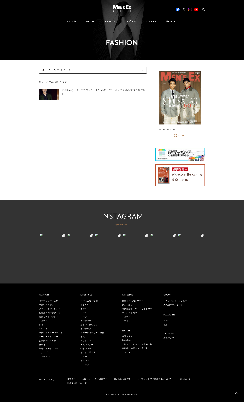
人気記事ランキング (173, 305)
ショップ (43, 325)
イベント (43, 329)
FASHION (71, 21)
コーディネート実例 (48, 301)
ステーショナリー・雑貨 (92, 333)
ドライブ (126, 321)
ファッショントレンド (50, 309)
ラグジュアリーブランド (51, 333)
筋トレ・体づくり (89, 325)
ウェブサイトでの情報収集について (154, 379)
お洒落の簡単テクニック (51, 313)
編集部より (168, 338)
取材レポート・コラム (50, 349)
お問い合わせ (183, 379)
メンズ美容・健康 (89, 301)
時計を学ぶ (127, 337)
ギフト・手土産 (88, 353)
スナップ (43, 353)
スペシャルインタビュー (175, 301)
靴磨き (42, 345)
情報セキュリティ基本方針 (95, 379)
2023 (166, 329)
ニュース (43, 321)
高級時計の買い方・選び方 (135, 349)
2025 (166, 321)
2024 (166, 325)
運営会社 (71, 379)
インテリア (86, 329)
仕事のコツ (86, 349)
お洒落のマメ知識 (47, 341)
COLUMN (151, 21)
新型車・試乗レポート (133, 301)
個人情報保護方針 (122, 379)
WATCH (90, 21)
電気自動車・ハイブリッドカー (137, 309)
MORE (181, 136)
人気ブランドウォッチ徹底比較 (137, 345)
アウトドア (86, 341)
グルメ (84, 313)
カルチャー (86, 321)
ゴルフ (84, 317)
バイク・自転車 (129, 313)
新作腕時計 (127, 341)
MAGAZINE (172, 21)
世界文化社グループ (77, 383)
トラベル (85, 305)
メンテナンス (45, 357)
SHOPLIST (169, 334)
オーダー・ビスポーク (50, 337)
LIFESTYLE (110, 21)
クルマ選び (127, 305)
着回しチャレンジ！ (48, 317)
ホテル (84, 309)
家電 (83, 337)
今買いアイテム (46, 305)
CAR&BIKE (131, 21)
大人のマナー (87, 345)
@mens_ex (121, 225)
